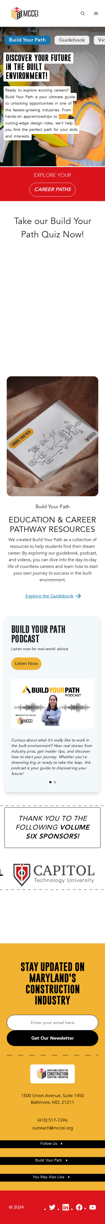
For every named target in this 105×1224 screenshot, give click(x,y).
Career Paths (52, 189)
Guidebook (72, 40)
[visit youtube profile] (92, 1207)
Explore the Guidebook (49, 596)
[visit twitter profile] (52, 1207)
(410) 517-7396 (52, 1120)
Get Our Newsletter (52, 1038)
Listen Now (26, 664)
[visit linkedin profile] (65, 1207)
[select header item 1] (55, 782)
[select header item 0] (50, 782)
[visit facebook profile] (79, 1207)
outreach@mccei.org (52, 1128)
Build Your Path (27, 40)
